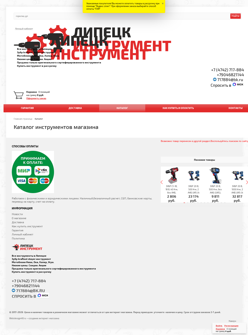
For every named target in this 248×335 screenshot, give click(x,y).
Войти (219, 325)
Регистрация (231, 325)
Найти (235, 16)
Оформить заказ (36, 98)
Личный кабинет (22, 234)
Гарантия (17, 230)
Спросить (220, 85)
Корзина (31, 92)
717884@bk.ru (230, 79)
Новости (17, 214)
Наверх (232, 321)
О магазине (19, 218)
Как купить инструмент (27, 226)
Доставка (18, 222)
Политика (18, 238)
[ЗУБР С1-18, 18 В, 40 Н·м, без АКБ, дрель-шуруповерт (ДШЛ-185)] (171, 175)
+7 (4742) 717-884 (227, 69)
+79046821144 (230, 74)
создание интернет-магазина (44, 318)
